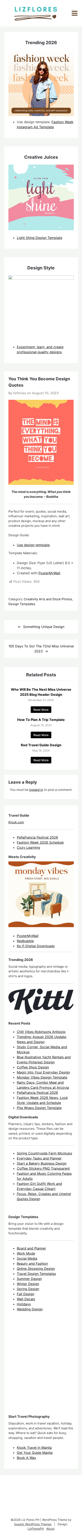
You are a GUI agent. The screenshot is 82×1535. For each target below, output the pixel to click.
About (50, 1528)
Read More (41, 709)
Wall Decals (26, 1299)
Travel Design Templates (36, 1274)
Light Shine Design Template (39, 238)
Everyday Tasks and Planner (39, 1158)
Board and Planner (31, 1248)
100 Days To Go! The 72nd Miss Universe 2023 (41, 648)
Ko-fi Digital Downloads (36, 946)
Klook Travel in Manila (34, 1447)
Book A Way (26, 1458)
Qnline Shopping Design (36, 1268)
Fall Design (25, 1294)
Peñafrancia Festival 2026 (37, 837)
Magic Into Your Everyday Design (43, 1072)
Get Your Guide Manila (35, 1452)
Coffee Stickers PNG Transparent (43, 1168)
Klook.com (16, 822)
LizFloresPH (36, 1528)
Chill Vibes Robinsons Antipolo (41, 1032)
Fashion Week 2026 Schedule (40, 842)
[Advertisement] (41, 1366)
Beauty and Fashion (32, 1263)
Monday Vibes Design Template (42, 1077)
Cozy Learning (28, 847)
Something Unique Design (43, 627)
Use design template (33, 545)
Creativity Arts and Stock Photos (48, 599)
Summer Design (29, 1279)
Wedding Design (30, 1309)
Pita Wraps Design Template (39, 1108)
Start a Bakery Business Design (41, 1163)
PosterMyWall (49, 573)
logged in (36, 790)
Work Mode (26, 1253)
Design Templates (21, 604)
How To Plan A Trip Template (41, 720)
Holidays (24, 1304)
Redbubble (25, 941)
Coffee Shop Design (33, 1067)
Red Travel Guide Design (41, 745)
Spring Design (28, 1289)
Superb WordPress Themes (33, 1524)
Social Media (27, 1258)
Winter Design (28, 1284)
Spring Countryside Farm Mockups (44, 1153)
